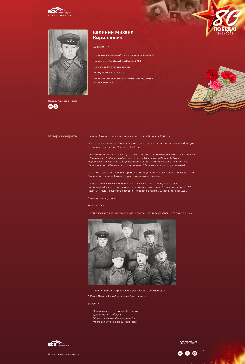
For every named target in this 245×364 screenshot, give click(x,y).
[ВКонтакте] (50, 106)
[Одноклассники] (55, 106)
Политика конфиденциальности (63, 354)
